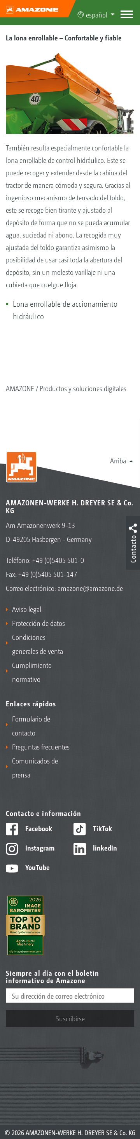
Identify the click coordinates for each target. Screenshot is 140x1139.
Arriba (118, 460)
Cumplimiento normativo (32, 671)
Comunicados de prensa (35, 767)
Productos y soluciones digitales (83, 387)
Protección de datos (38, 622)
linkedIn (104, 847)
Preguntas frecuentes (41, 746)
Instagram (39, 847)
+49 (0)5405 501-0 (58, 559)
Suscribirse (70, 1018)
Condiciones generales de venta (37, 643)
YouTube (37, 866)
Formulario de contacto (31, 725)
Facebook (38, 828)
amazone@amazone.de (90, 587)
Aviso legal (26, 608)
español (96, 14)
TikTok (101, 828)
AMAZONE (20, 387)
